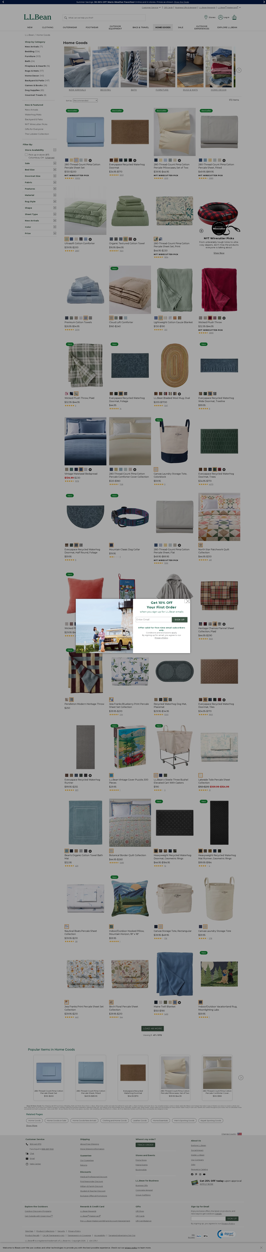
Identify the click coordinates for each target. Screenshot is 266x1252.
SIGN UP (180, 619)
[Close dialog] (187, 601)
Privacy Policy (161, 638)
